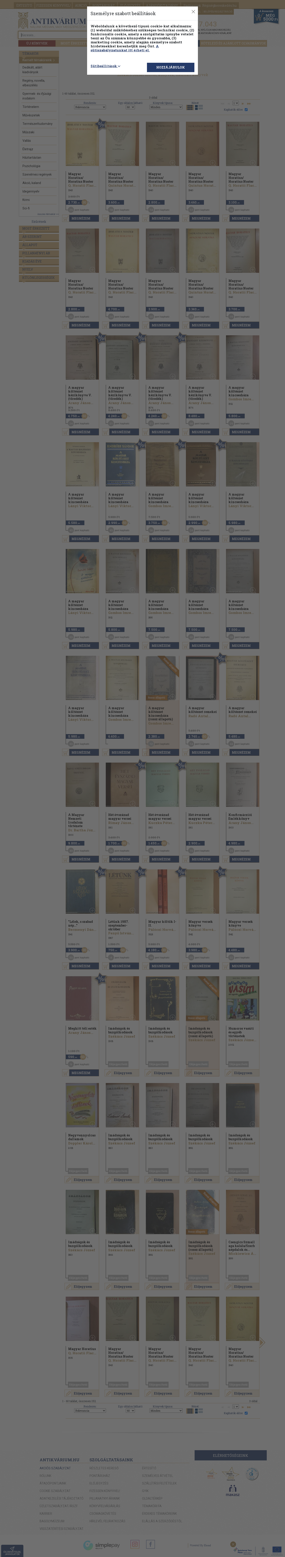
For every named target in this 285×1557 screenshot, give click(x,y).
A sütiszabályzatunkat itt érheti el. (125, 48)
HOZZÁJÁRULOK (170, 67)
